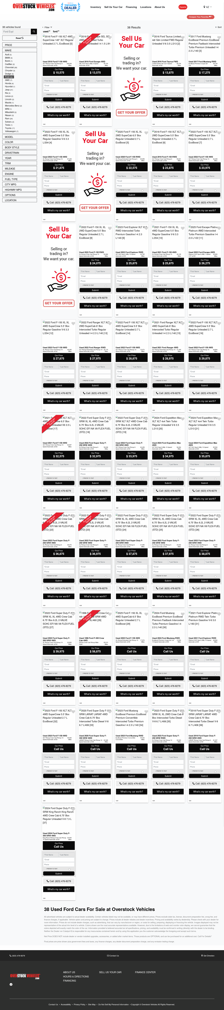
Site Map (92, 1004)
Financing (69, 980)
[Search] (34, 31)
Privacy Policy (80, 1004)
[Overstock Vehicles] (35, 6)
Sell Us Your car (110, 972)
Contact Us (114, 955)
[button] (96, 7)
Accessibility (66, 1004)
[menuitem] (20, 54)
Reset (19, 38)
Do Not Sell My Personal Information (113, 1004)
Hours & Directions (76, 976)
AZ (207, 7)
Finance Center (145, 972)
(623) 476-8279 (18, 955)
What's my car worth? (58, 115)
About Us (69, 972)
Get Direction (208, 955)
